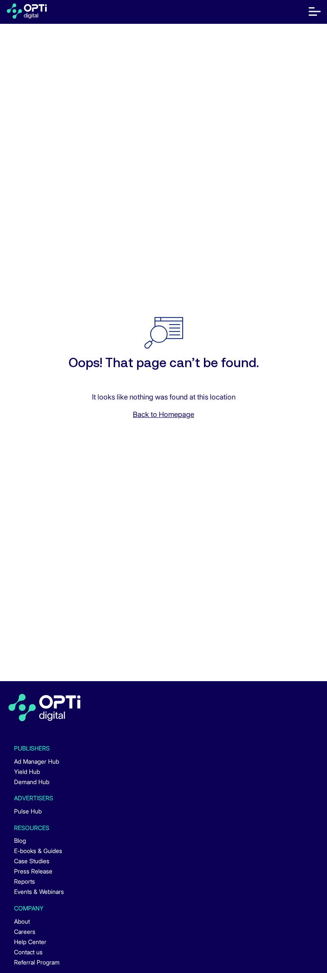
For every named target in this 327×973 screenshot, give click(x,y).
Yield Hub (27, 771)
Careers (24, 931)
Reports (24, 881)
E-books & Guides (38, 850)
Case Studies (31, 861)
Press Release (33, 871)
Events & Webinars (39, 891)
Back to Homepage (163, 414)
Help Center (30, 941)
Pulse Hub (28, 811)
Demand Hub (31, 781)
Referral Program (37, 962)
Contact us (28, 952)
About (22, 921)
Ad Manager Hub (36, 761)
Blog (20, 840)
